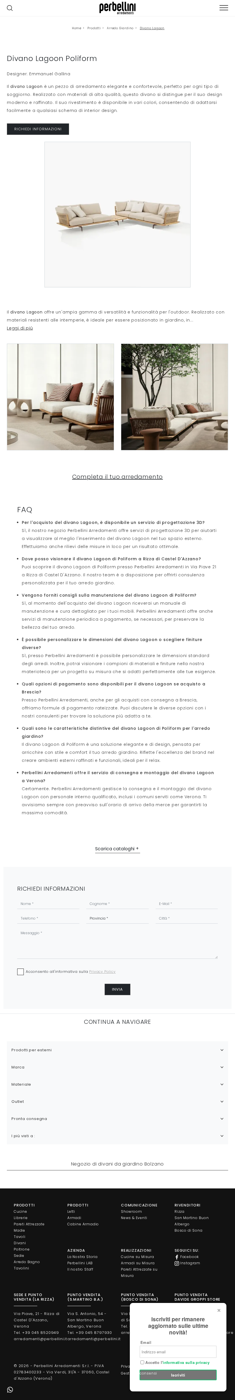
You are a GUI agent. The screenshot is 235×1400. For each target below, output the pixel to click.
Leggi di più (20, 328)
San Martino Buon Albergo (192, 1221)
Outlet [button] (17, 1101)
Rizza (180, 1211)
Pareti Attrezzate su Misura (139, 1272)
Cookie (146, 1366)
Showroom (131, 1211)
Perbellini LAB (80, 1263)
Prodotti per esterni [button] (31, 1050)
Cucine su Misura (137, 1256)
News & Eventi (134, 1217)
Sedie (19, 1255)
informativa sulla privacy (186, 1362)
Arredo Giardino (120, 28)
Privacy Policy (102, 971)
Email (145, 1342)
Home (76, 28)
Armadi (74, 1217)
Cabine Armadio (83, 1224)
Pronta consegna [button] (29, 1118)
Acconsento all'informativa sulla (71, 971)
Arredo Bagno (27, 1261)
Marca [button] (18, 1067)
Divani (20, 1243)
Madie (19, 1230)
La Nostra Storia (82, 1256)
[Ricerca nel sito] (9, 8)
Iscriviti (178, 1375)
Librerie (21, 1217)
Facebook (189, 1256)
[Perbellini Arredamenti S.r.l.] (117, 8)
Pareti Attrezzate (29, 1224)
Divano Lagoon (152, 28)
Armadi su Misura (138, 1263)
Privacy (128, 1366)
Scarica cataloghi (114, 848)
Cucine (20, 1211)
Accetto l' (176, 1362)
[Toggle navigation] (224, 8)
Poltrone (22, 1249)
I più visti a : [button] (23, 1136)
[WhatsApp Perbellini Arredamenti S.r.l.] (10, 1390)
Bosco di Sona (188, 1230)
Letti (71, 1211)
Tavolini (21, 1268)
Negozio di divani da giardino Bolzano (117, 1164)
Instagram (189, 1263)
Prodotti (94, 28)
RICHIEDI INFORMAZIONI (38, 129)
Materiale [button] (21, 1084)
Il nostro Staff (80, 1269)
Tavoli (20, 1236)
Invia (117, 989)
